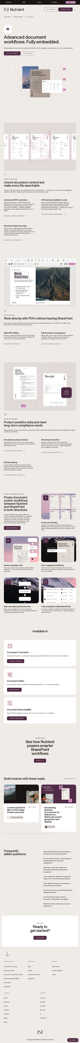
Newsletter (31, 978)
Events (30, 970)
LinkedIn (42, 1002)
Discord (42, 1010)
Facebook (43, 1018)
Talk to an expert (12, 53)
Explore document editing (50, 343)
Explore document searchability (52, 214)
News (5, 1022)
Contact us (40, 760)
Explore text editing (11, 343)
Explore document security (13, 450)
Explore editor (14, 689)
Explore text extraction (12, 240)
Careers (6, 1010)
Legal (5, 1018)
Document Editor (9, 970)
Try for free (51, 9)
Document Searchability (11, 978)
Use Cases (7, 983)
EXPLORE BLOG (68, 778)
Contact (42, 998)
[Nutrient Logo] (14, 9)
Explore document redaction (51, 452)
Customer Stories (34, 974)
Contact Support (57, 970)
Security (6, 1002)
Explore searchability (16, 718)
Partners (6, 1014)
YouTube (43, 1006)
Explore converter (15, 661)
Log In (54, 974)
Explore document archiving (13, 475)
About (6, 998)
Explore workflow (12, 528)
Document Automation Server (13, 974)
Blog (29, 966)
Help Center (55, 966)
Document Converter (10, 966)
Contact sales (65, 9)
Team (6, 1006)
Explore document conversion (14, 215)
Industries (7, 987)
